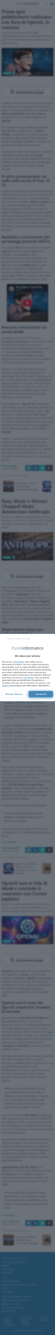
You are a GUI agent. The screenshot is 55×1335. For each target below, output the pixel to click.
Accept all (41, 694)
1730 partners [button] (19, 662)
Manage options (14, 694)
